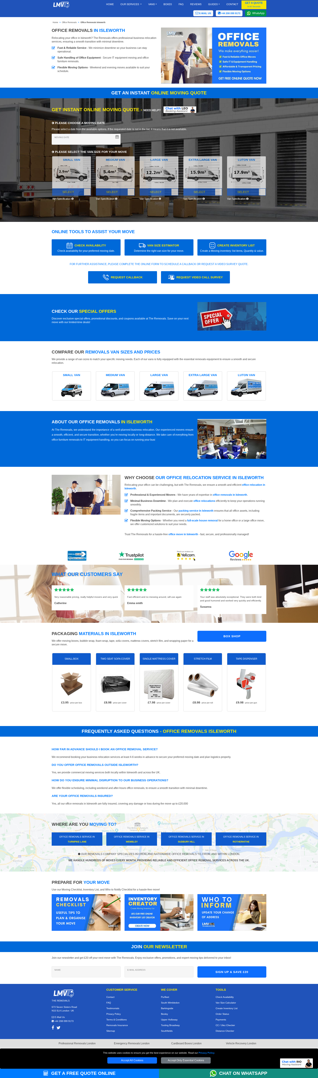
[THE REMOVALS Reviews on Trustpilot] (132, 556)
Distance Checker (225, 1031)
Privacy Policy (206, 1052)
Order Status (222, 1014)
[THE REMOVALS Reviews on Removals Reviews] (77, 556)
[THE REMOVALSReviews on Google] (241, 556)
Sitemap (110, 1031)
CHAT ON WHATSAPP (243, 1073)
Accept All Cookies (132, 1060)
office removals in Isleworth (230, 494)
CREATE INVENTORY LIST (232, 248)
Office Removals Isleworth (92, 22)
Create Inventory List (227, 1008)
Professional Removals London (77, 1043)
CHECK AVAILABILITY (86, 248)
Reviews (196, 4)
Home (110, 4)
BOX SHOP (231, 636)
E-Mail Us (59, 1017)
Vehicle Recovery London (241, 1043)
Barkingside (167, 1008)
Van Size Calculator (226, 1002)
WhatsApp (258, 13)
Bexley (164, 1014)
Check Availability (225, 997)
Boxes (167, 4)
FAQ (108, 1002)
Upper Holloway (169, 1019)
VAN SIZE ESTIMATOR (159, 248)
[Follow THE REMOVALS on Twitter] (58, 1028)
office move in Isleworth (183, 534)
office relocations (204, 501)
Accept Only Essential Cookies (186, 1060)
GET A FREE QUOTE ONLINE (83, 1073)
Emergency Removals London (132, 1043)
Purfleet (165, 997)
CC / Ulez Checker (225, 1025)
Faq (181, 4)
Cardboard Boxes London (186, 1043)
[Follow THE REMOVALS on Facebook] (53, 1028)
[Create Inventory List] (159, 912)
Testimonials (112, 1008)
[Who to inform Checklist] (231, 912)
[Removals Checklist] (86, 912)
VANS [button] (151, 4)
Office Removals (69, 22)
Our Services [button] (130, 4)
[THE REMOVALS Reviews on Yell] (186, 556)
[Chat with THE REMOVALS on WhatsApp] (214, 1073)
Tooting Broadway (170, 1025)
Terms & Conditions (116, 1019)
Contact (232, 4)
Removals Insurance (117, 1025)
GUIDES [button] (213, 4)
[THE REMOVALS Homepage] (61, 4)
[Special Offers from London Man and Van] (231, 317)
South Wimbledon (170, 1002)
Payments (221, 1019)
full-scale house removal (202, 520)
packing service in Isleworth (196, 510)
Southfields (167, 1031)
